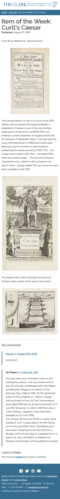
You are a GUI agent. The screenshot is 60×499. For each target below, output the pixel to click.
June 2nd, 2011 (30, 372)
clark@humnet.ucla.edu (38, 487)
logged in (20, 457)
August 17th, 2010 (27, 354)
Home (4, 12)
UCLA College (21, 480)
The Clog (13, 12)
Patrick (9, 354)
